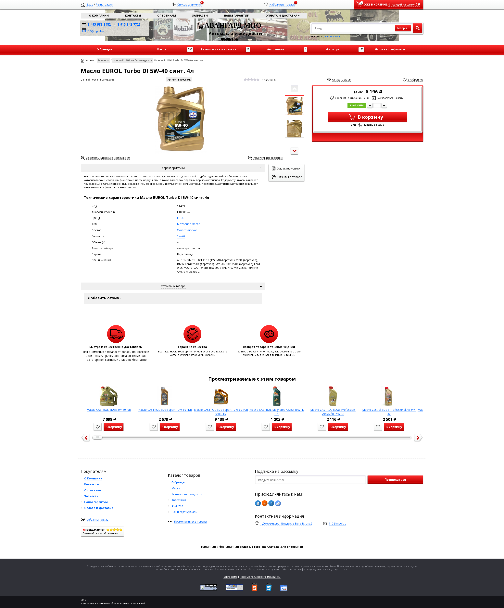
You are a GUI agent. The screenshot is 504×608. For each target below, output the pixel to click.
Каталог (90, 60)
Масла (102, 60)
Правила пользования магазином (260, 576)
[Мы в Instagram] (278, 503)
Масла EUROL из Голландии (131, 60)
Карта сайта (230, 576)
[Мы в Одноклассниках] (265, 503)
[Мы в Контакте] (258, 503)
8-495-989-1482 (99, 24)
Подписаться (395, 479)
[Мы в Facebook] (271, 503)
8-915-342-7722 (128, 24)
